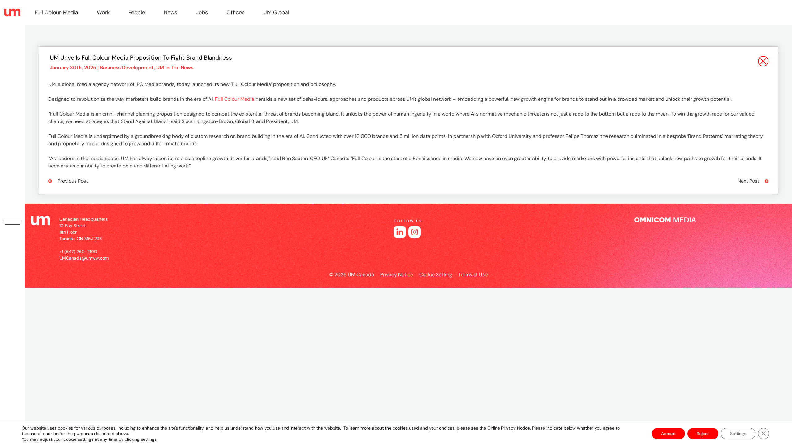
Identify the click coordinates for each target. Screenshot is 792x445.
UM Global (276, 12)
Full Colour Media (56, 12)
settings (149, 439)
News (170, 12)
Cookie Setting (435, 274)
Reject (703, 433)
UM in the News (174, 67)
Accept (668, 433)
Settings (738, 433)
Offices (235, 12)
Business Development (127, 67)
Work (103, 12)
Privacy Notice (396, 274)
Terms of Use (473, 274)
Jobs (202, 12)
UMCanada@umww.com (84, 258)
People (136, 12)
